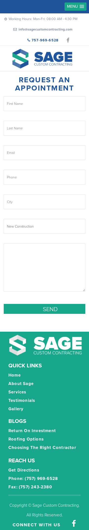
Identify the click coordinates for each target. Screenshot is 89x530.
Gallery (15, 409)
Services (17, 392)
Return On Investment (32, 430)
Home (14, 375)
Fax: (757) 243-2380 (30, 487)
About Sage (21, 383)
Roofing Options (26, 439)
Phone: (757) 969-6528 (33, 478)
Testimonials (21, 400)
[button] (76, 6)
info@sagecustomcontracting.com (45, 29)
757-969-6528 (45, 40)
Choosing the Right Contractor (42, 447)
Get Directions (23, 470)
